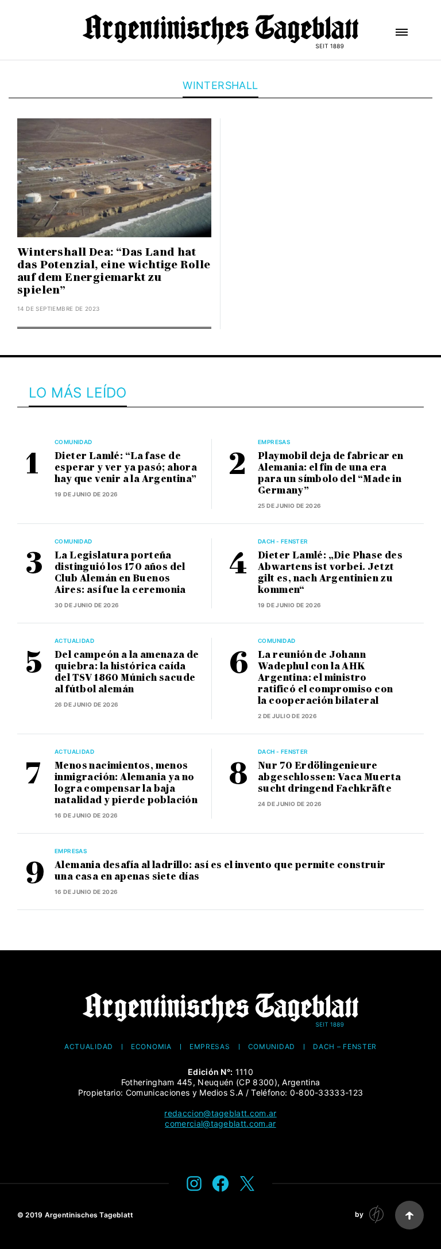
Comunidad (73, 442)
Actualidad (74, 640)
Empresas (274, 442)
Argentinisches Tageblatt (89, 1215)
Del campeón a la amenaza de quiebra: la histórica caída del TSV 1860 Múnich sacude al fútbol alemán (127, 672)
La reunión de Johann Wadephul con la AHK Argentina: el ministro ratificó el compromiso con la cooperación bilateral (325, 677)
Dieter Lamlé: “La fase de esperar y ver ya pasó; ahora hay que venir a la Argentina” (126, 467)
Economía (151, 1047)
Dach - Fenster (283, 541)
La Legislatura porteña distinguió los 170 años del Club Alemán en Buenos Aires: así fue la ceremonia (120, 572)
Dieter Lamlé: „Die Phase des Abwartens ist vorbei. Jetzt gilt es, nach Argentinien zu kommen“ (330, 572)
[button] (402, 32)
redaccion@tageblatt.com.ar (220, 1113)
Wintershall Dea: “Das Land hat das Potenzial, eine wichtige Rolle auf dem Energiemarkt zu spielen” (114, 271)
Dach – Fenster (345, 1047)
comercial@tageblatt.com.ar (220, 1123)
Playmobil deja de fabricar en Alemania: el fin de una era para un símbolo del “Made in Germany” (331, 473)
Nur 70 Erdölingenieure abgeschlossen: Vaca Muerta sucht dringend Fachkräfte (329, 777)
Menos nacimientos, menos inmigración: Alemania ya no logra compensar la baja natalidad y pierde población (126, 782)
